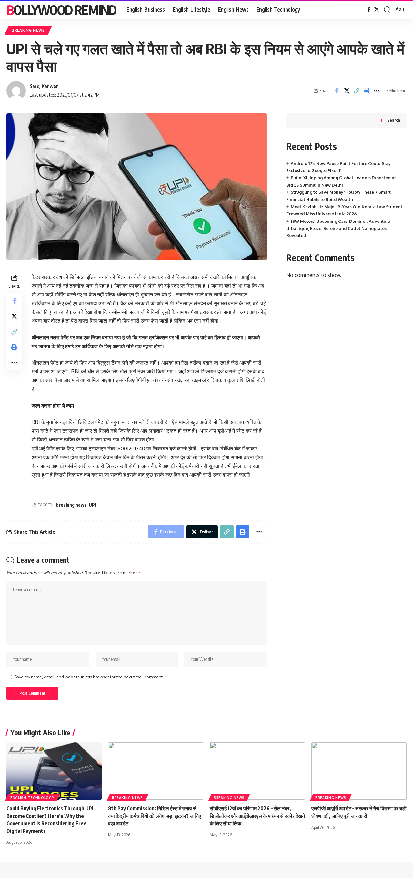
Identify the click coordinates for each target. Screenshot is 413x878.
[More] (376, 91)
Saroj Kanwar (44, 86)
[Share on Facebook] (336, 91)
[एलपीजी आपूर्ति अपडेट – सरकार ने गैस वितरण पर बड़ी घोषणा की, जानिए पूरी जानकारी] (359, 771)
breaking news (71, 505)
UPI (92, 505)
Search (394, 120)
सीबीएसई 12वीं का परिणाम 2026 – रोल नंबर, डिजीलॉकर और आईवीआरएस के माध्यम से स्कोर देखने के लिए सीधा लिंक (257, 815)
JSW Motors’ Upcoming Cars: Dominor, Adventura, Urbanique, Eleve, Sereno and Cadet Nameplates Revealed (338, 228)
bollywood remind (61, 9)
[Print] (366, 91)
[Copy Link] (356, 91)
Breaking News (28, 30)
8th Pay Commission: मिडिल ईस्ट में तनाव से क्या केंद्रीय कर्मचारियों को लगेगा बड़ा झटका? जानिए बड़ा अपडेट (154, 815)
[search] (387, 9)
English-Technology (32, 798)
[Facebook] (369, 9)
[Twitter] (376, 9)
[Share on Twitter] (346, 91)
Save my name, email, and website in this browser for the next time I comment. (89, 676)
